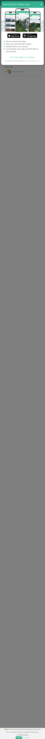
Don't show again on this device (22, 57)
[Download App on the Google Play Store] (30, 35)
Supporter (27, 61)
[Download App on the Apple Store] (13, 36)
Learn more (37, 61)
